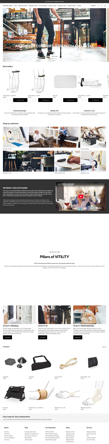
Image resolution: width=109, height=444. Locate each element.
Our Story (6, 431)
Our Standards (50, 428)
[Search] (98, 5)
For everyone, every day (31, 435)
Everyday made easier (30, 431)
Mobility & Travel (70, 439)
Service (89, 428)
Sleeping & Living (70, 433)
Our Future (6, 439)
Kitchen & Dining (70, 435)
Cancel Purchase (91, 439)
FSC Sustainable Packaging (52, 435)
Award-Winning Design (50, 439)
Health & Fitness (70, 441)
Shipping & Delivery (91, 431)
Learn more (7, 337)
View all (104, 347)
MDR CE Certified (49, 431)
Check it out (54, 56)
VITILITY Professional (9, 437)
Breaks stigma (28, 437)
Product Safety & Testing (51, 433)
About (6, 428)
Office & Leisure (70, 437)
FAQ (88, 435)
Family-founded (28, 439)
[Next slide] (106, 35)
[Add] (25, 92)
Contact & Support (91, 437)
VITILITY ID (7, 433)
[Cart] (105, 5)
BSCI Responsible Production (52, 437)
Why (26, 428)
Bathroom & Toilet (70, 431)
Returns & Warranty (91, 433)
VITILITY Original (8, 435)
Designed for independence (31, 433)
